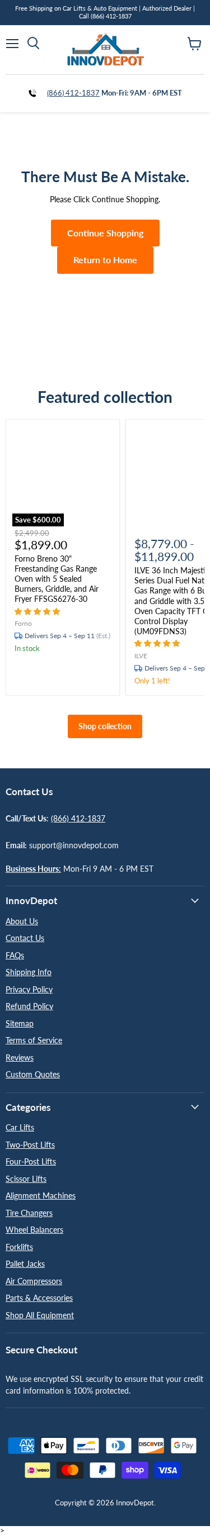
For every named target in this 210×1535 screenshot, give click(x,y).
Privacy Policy (29, 989)
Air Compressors (34, 1281)
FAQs (15, 955)
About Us (22, 921)
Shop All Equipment (40, 1315)
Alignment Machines (41, 1195)
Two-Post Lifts (30, 1144)
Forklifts (19, 1247)
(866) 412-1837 (73, 92)
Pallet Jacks (25, 1263)
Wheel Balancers (34, 1229)
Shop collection (105, 726)
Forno (23, 623)
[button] (38, 611)
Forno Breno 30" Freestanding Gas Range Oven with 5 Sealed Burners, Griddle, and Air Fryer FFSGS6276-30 (57, 579)
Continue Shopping (105, 232)
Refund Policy (29, 1006)
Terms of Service (34, 1040)
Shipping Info (29, 972)
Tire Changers (29, 1213)
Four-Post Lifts (31, 1161)
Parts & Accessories (39, 1298)
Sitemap (20, 1023)
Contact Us (25, 938)
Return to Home (105, 259)
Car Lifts (20, 1127)
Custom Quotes (33, 1074)
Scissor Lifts (26, 1179)
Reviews (20, 1057)
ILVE (140, 656)
